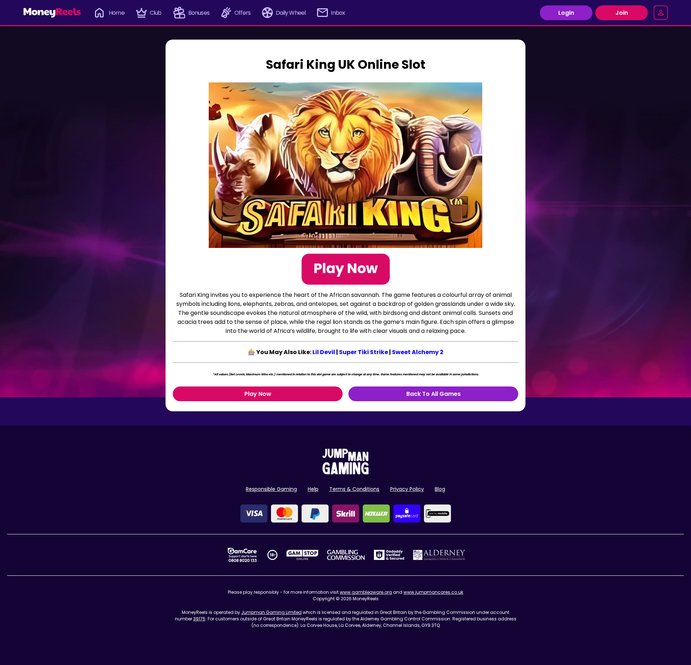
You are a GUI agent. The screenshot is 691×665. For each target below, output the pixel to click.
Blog (440, 489)
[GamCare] (242, 555)
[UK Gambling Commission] (346, 555)
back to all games (433, 394)
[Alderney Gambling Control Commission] (439, 555)
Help (313, 489)
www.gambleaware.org (366, 592)
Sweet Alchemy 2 (417, 352)
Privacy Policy (407, 489)
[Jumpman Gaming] (345, 472)
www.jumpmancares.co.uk (433, 592)
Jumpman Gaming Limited (271, 612)
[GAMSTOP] (302, 555)
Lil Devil (323, 352)
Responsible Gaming (271, 489)
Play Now (257, 394)
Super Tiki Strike (363, 352)
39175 (199, 619)
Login (566, 13)
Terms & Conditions (354, 489)
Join (621, 13)
